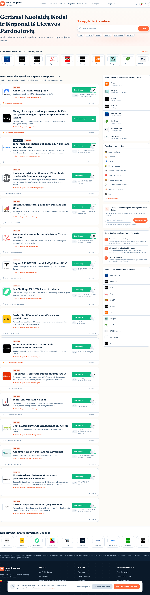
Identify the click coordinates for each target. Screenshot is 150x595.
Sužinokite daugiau (48, 588)
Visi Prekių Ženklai (56, 4)
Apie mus (81, 572)
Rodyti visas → (145, 52)
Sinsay (98, 35)
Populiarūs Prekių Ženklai (77, 4)
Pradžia (43, 4)
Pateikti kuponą (84, 576)
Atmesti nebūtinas (102, 587)
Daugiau (110, 4)
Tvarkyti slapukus (83, 587)
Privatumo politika (124, 576)
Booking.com (118, 35)
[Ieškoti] (136, 4)
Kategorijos (96, 4)
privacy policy (131, 225)
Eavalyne (130, 35)
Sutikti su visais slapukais (126, 587)
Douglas (89, 35)
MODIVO (107, 35)
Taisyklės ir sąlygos (124, 572)
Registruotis (140, 220)
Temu (80, 35)
